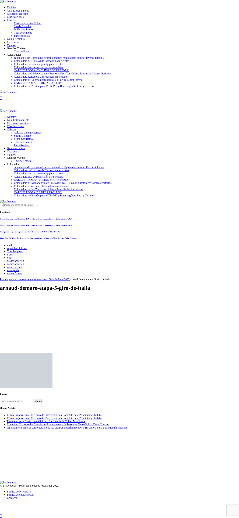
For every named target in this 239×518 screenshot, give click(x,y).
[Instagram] (1, 104)
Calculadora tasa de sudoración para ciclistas (38, 67)
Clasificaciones (15, 16)
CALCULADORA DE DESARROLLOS (38, 82)
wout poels (13, 270)
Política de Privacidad (19, 491)
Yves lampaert (15, 251)
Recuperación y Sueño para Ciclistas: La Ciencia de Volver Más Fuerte (30, 232)
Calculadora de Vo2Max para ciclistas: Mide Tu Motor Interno (48, 79)
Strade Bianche (22, 26)
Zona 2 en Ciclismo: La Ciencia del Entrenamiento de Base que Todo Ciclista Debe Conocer (38, 238)
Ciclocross (13, 42)
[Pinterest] (1, 107)
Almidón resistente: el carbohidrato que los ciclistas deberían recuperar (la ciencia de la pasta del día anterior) (67, 427)
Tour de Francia (22, 51)
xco (9, 257)
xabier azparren (15, 263)
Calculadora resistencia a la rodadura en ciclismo (41, 76)
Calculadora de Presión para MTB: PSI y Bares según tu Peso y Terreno (54, 86)
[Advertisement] (119, 319)
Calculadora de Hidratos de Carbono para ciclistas (41, 60)
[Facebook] (1, 98)
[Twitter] (1, 101)
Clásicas (11, 20)
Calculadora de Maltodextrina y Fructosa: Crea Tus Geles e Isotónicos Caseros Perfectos (62, 73)
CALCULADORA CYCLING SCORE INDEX (41, 70)
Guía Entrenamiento (18, 10)
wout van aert (14, 267)
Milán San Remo (23, 29)
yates (10, 254)
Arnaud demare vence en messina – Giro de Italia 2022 (39, 279)
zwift (10, 245)
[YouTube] (1, 95)
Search (38, 401)
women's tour (14, 273)
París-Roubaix (22, 35)
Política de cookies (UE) (20, 494)
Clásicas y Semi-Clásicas (27, 23)
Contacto (12, 497)
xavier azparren (15, 260)
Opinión (11, 45)
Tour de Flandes (23, 32)
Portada (4, 279)
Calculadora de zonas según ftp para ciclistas (38, 64)
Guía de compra (16, 38)
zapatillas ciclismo (17, 248)
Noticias (11, 7)
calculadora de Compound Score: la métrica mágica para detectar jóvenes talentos (59, 57)
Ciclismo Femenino (18, 13)
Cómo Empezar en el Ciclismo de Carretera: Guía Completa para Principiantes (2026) (36, 219)
